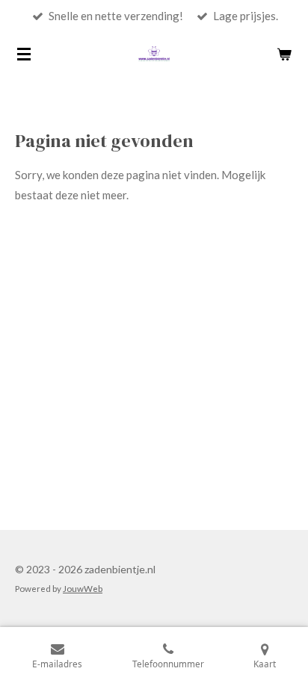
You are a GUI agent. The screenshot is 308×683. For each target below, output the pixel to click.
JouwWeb (82, 588)
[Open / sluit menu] (23, 54)
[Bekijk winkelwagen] (284, 54)
